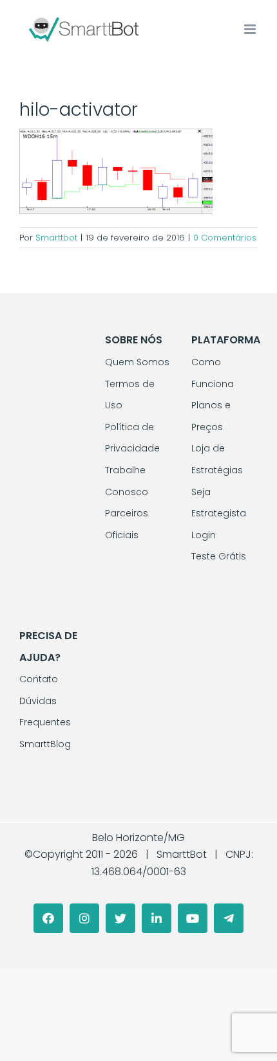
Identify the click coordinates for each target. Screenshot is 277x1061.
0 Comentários (224, 237)
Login (203, 535)
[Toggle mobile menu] (251, 29)
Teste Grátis (218, 556)
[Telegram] (229, 918)
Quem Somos (137, 362)
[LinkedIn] (156, 918)
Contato (38, 679)
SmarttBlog (45, 744)
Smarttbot (56, 237)
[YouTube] (192, 918)
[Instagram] (84, 918)
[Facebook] (48, 918)
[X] (120, 918)
